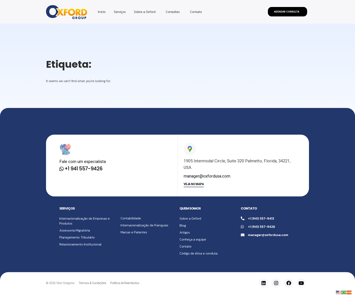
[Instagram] (276, 283)
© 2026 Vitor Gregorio (60, 283)
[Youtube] (301, 283)
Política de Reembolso (124, 283)
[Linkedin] (263, 283)
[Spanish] (349, 292)
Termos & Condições (92, 283)
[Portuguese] (344, 292)
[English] (338, 292)
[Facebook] (288, 283)
